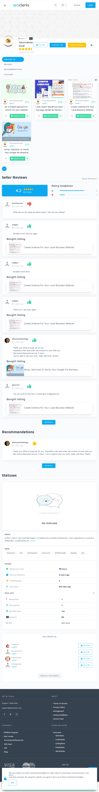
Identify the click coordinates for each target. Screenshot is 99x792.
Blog (6, 752)
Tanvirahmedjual (16, 100)
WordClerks (60, 751)
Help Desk (14, 703)
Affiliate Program (11, 732)
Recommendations (13, 69)
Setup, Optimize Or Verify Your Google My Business (51, 369)
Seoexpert (11, 553)
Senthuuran (17, 203)
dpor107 (16, 385)
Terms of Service (60, 703)
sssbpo (15, 224)
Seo (21, 553)
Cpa (82, 553)
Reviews (8, 64)
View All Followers (49, 676)
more (33, 541)
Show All (48, 422)
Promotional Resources (13, 740)
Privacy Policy (59, 707)
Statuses (8, 74)
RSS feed (65, 623)
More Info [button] (9, 593)
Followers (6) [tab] (49, 636)
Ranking (74, 553)
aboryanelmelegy (20, 339)
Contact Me (57, 45)
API (5, 748)
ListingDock (60, 743)
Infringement (58, 711)
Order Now (18, 116)
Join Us (65, 764)
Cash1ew (15, 644)
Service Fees (58, 719)
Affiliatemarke (60, 553)
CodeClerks (60, 739)
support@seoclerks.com (12, 708)
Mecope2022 (16, 651)
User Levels (8, 736)
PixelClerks (60, 747)
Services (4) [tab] (9, 59)
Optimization (32, 553)
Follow (41, 45)
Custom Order (77, 45)
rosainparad (16, 664)
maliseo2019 (16, 657)
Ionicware (57, 732)
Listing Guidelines (60, 715)
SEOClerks (60, 735)
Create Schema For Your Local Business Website (49, 247)
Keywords (46, 553)
